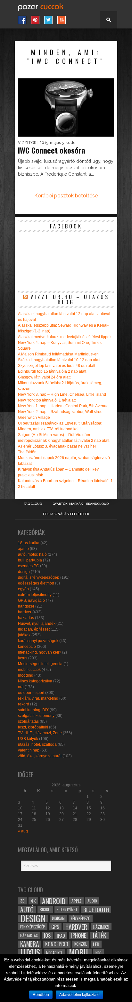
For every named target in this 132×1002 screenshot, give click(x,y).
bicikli (45, 909)
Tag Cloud (33, 503)
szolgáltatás (28, 721)
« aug (23, 831)
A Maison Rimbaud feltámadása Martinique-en (58, 354)
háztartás (26, 618)
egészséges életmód (36, 583)
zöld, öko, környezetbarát (40, 756)
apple (76, 901)
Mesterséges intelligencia (40, 664)
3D (22, 900)
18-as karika (28, 543)
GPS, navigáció (31, 600)
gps (55, 926)
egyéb (23, 589)
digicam (58, 918)
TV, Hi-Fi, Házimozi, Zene (40, 733)
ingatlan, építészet (34, 629)
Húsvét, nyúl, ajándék (36, 623)
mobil (79, 952)
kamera (29, 944)
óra (21, 687)
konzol (80, 944)
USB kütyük (28, 738)
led (96, 944)
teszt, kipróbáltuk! (33, 727)
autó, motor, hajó (32, 554)
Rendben (41, 994)
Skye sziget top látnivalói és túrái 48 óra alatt (56, 365)
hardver (24, 612)
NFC (98, 952)
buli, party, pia (30, 560)
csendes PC (28, 566)
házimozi (101, 927)
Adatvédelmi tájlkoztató (79, 994)
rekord (23, 704)
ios (47, 935)
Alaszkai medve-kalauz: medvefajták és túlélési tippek (64, 337)
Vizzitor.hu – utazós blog (69, 299)
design (24, 571)
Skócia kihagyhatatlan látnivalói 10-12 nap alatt (59, 360)
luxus (22, 658)
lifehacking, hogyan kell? (39, 652)
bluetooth (96, 909)
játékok (24, 635)
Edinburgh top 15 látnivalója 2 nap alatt (52, 371)
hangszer (26, 606)
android (53, 900)
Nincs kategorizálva (35, 681)
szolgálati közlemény (36, 715)
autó (27, 909)
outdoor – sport (31, 692)
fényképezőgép (32, 927)
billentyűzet (67, 909)
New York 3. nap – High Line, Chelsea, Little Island (62, 394)
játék (99, 935)
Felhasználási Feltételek (66, 514)
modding (25, 675)
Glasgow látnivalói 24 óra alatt (44, 377)
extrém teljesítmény (35, 594)
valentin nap (28, 750)
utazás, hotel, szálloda (37, 744)
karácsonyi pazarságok (38, 641)
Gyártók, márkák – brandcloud (81, 503)
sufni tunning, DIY (33, 710)
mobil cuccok (29, 669)
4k (33, 900)
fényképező (80, 918)
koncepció (27, 646)
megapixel (54, 953)
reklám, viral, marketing (38, 698)
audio (92, 900)
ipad (61, 935)
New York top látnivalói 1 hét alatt (47, 400)
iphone (78, 935)
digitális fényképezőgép (38, 577)
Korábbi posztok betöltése (66, 196)
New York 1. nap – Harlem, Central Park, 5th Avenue (63, 406)
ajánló (23, 548)
